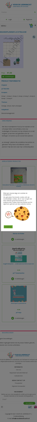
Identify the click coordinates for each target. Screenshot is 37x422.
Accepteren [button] (8, 227)
